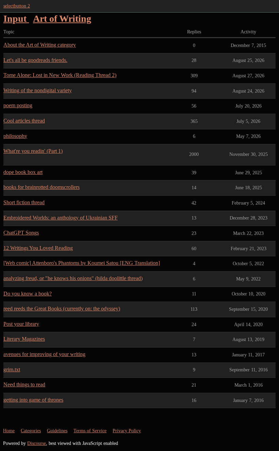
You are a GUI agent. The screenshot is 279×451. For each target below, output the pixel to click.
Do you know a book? (27, 293)
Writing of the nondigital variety (37, 90)
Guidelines (57, 430)
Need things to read (24, 384)
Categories (31, 430)
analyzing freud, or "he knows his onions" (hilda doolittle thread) (73, 278)
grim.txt (11, 369)
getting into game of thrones (33, 400)
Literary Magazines (24, 339)
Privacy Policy (127, 430)
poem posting (17, 105)
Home (9, 430)
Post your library (21, 324)
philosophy (15, 136)
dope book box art (23, 172)
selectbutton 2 (16, 6)
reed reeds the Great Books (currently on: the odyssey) (61, 308)
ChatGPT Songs (21, 233)
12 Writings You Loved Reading (38, 248)
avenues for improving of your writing (44, 354)
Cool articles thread (24, 121)
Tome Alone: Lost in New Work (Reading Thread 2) (59, 75)
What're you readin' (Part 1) (33, 151)
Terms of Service (89, 430)
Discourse (36, 443)
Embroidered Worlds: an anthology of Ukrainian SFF (60, 218)
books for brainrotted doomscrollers (41, 187)
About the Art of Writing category (39, 45)
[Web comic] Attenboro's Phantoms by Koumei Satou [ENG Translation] (81, 263)
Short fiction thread (24, 202)
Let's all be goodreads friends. (35, 60)
